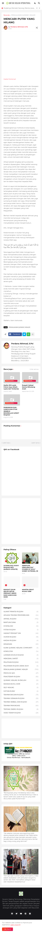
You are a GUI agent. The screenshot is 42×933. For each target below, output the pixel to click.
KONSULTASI (21, 651)
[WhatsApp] (28, 334)
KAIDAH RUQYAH (21, 640)
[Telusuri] (39, 3)
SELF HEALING (21, 687)
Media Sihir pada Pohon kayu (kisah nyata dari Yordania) (11, 387)
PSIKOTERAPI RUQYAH (21, 677)
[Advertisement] (21, 55)
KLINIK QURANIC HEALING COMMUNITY (21, 648)
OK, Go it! (7, 929)
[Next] (39, 8)
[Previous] (37, 8)
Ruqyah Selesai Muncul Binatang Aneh (28, 387)
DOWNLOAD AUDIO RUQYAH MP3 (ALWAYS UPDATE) (11, 567)
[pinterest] (25, 913)
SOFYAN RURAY (21, 691)
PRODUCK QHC (21, 673)
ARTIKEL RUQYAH (21, 619)
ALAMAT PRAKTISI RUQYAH (21, 612)
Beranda (7, 15)
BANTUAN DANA (21, 622)
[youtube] (21, 913)
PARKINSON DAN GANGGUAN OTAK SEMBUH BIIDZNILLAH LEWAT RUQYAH (11, 411)
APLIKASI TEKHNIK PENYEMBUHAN (21, 615)
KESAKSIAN (21, 644)
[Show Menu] (3, 3)
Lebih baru (6, 443)
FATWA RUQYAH (21, 630)
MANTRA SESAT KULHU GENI (28, 590)
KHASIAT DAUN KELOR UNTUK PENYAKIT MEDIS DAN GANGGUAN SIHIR (19, 8)
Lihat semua (34, 369)
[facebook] (12, 913)
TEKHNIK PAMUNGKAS (21, 706)
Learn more (14, 925)
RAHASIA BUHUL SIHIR (21, 684)
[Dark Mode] (35, 3)
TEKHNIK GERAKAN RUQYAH (21, 698)
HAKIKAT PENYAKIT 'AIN (21, 633)
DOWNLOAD (21, 626)
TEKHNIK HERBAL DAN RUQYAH (21, 702)
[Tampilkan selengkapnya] (32, 334)
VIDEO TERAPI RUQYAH (21, 713)
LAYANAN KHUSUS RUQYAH (21, 655)
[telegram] (30, 913)
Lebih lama (35, 443)
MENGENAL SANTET (21, 658)
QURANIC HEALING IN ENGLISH (21, 680)
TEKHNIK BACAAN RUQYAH (21, 695)
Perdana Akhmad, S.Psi (22, 344)
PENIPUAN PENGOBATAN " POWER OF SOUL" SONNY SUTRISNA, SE (30, 568)
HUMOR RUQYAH (21, 637)
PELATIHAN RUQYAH (21, 662)
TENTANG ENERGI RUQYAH (21, 709)
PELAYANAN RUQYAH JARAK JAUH (21, 666)
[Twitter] (24, 334)
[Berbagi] (36, 27)
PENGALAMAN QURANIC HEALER (23, 15)
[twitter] (16, 913)
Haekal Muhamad (10, 79)
